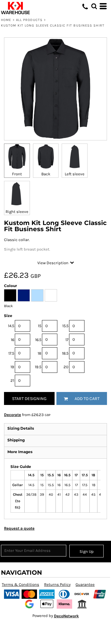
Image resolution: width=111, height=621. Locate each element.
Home (6, 20)
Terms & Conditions (20, 584)
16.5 (38, 339)
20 (66, 367)
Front (17, 174)
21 (12, 380)
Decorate (12, 414)
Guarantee (85, 584)
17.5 (11, 353)
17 (66, 339)
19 (12, 367)
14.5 (11, 325)
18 (39, 353)
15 (39, 325)
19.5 (38, 367)
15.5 (65, 325)
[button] (94, 6)
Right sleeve (17, 211)
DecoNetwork (66, 616)
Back (45, 174)
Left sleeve (74, 174)
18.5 (65, 353)
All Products (29, 20)
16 (12, 339)
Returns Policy (57, 584)
